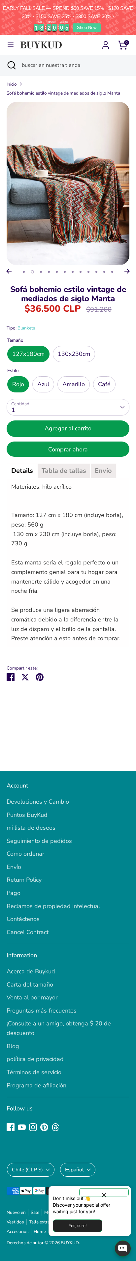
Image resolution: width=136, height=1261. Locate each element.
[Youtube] (22, 1127)
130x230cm (74, 354)
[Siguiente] (127, 271)
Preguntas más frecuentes (42, 1011)
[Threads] (55, 1127)
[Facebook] (11, 1127)
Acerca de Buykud (31, 971)
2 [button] (32, 271)
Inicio (12, 84)
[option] (68, 183)
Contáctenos (23, 919)
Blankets (26, 328)
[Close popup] (104, 1192)
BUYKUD (70, 1243)
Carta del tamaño (30, 985)
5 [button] (57, 272)
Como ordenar (25, 854)
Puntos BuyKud (27, 815)
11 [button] (104, 272)
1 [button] (24, 272)
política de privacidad (35, 1059)
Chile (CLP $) (27, 1169)
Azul (43, 384)
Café (104, 384)
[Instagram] (33, 1127)
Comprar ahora (68, 449)
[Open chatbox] (123, 1248)
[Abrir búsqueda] (11, 65)
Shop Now (86, 27)
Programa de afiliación (36, 1085)
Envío (14, 867)
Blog (13, 1046)
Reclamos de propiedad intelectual (53, 906)
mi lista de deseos (31, 828)
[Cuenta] (105, 43)
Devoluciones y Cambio (38, 802)
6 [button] (65, 272)
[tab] (22, 471)
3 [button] (41, 272)
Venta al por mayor (32, 997)
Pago (13, 893)
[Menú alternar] (10, 45)
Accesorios (18, 1231)
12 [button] (112, 272)
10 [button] (96, 272)
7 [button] (73, 272)
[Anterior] (9, 271)
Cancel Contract (28, 932)
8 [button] (81, 272)
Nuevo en (16, 1212)
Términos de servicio (34, 1072)
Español (74, 1169)
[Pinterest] (44, 1127)
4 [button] (49, 272)
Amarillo (73, 384)
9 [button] (88, 272)
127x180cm (28, 354)
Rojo (18, 384)
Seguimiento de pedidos (39, 841)
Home (40, 1231)
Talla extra (39, 1222)
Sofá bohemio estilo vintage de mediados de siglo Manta (63, 93)
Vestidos (15, 1222)
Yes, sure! (77, 1225)
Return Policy (24, 880)
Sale (35, 1212)
